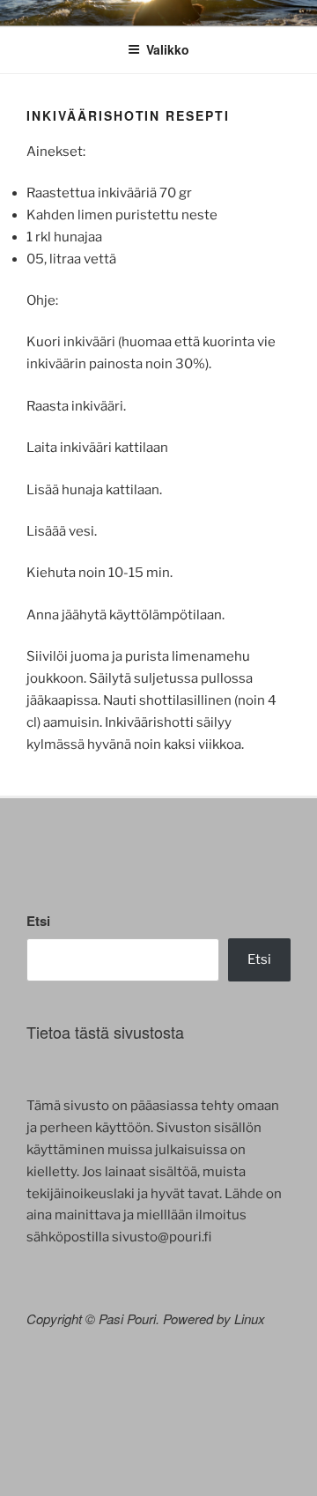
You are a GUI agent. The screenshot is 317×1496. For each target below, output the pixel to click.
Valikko (167, 49)
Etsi (38, 920)
